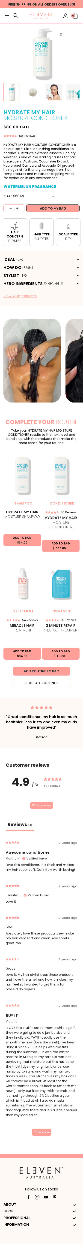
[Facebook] (28, 1198)
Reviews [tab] (20, 824)
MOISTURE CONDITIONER (61, 523)
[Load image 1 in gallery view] (11, 92)
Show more (42, 1132)
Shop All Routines (41, 683)
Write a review (41, 805)
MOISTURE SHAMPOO (22, 514)
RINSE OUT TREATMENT (61, 628)
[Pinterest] (54, 1198)
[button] (6, 16)
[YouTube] (46, 1198)
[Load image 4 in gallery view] (53, 92)
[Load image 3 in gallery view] (32, 92)
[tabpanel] (41, 987)
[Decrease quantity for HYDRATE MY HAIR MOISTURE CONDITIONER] (8, 208)
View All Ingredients (20, 296)
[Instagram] (37, 1198)
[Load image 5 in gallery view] (74, 92)
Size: (7, 196)
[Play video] (32, 360)
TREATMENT (22, 628)
